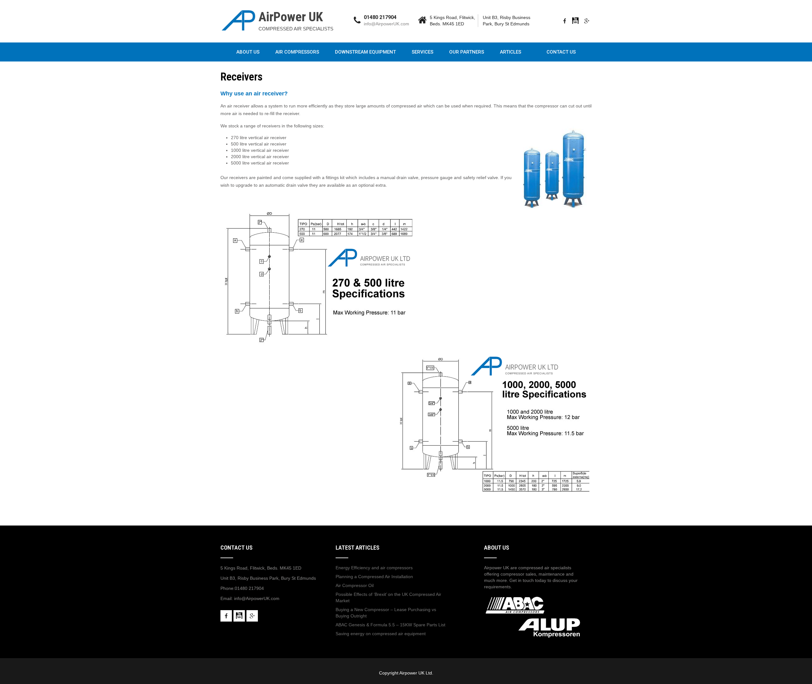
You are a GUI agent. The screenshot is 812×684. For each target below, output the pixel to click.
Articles (510, 52)
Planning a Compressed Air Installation (374, 576)
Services (422, 52)
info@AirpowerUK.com (386, 23)
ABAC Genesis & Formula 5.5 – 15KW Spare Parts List (390, 624)
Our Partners (466, 52)
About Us (247, 52)
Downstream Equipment (365, 52)
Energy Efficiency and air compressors (374, 567)
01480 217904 (249, 588)
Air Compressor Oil (355, 585)
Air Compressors (297, 52)
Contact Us (561, 52)
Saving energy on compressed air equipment (381, 633)
